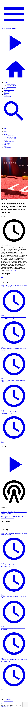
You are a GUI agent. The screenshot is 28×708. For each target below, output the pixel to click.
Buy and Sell (7, 91)
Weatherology (7, 96)
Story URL (13, 270)
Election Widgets (11, 87)
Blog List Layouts (11, 85)
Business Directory (9, 90)
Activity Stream (11, 84)
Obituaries (6, 93)
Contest (6, 88)
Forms (5, 94)
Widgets (6, 82)
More (2, 277)
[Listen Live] (14, 463)
